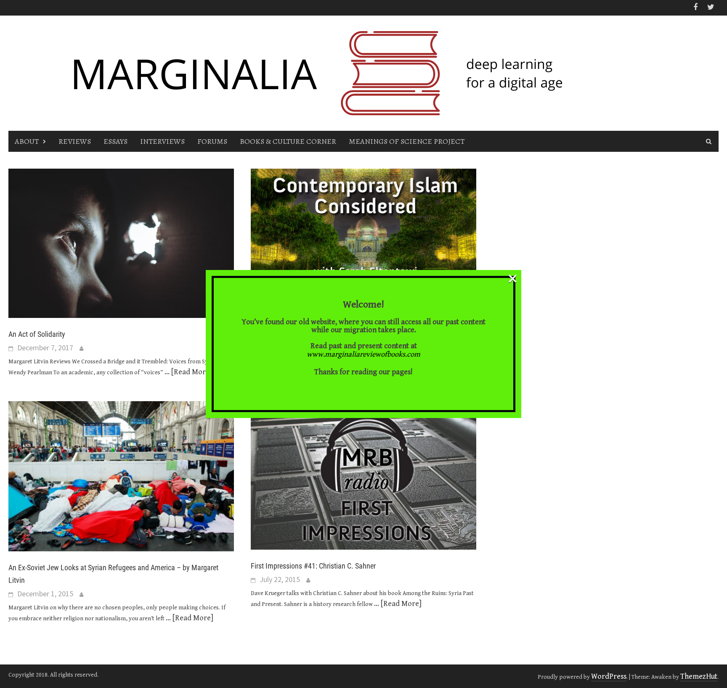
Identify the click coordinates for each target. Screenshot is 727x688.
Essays (115, 141)
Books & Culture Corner (288, 141)
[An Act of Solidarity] (121, 242)
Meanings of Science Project (406, 141)
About (27, 141)
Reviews (74, 141)
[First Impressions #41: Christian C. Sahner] (363, 475)
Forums (212, 141)
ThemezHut (698, 676)
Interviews (162, 141)
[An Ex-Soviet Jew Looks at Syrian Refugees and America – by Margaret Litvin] (121, 475)
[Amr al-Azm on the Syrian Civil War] (363, 242)
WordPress (608, 676)
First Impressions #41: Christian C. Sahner (313, 565)
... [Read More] (188, 372)
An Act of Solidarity (36, 334)
